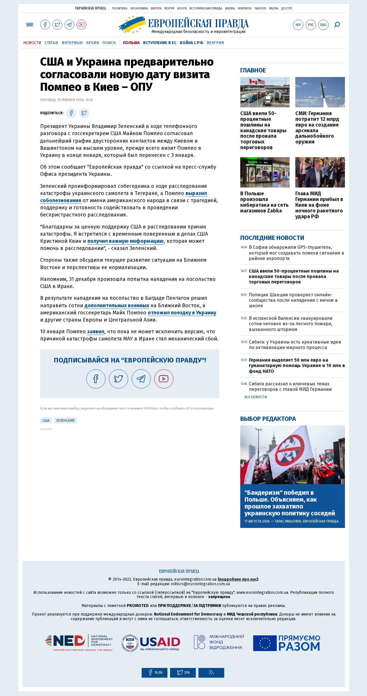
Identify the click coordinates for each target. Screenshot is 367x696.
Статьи (51, 42)
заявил (95, 331)
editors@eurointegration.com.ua (200, 583)
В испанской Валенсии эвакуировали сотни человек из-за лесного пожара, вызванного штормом (290, 324)
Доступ (286, 8)
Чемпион (244, 8)
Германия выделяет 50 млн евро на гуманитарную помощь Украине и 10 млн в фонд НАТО (297, 365)
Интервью (72, 42)
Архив (92, 42)
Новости (32, 42)
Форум (169, 8)
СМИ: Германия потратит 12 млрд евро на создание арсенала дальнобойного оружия (317, 128)
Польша (131, 42)
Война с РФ (191, 42)
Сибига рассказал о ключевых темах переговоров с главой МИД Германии (290, 386)
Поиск (109, 42)
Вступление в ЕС (159, 42)
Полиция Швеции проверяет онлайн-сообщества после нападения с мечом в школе (293, 300)
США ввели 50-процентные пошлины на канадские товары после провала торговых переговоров (263, 131)
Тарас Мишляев (288, 521)
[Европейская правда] (183, 24)
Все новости (256, 397)
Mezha (273, 8)
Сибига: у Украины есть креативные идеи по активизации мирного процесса (295, 344)
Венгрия (215, 42)
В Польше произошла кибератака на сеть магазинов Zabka (264, 202)
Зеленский (65, 421)
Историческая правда (206, 8)
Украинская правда (90, 8)
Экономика (139, 8)
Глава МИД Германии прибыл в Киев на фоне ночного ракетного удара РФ (319, 205)
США (46, 421)
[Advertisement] (129, 471)
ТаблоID (260, 8)
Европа (156, 8)
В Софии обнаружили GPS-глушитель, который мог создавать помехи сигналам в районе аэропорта (296, 253)
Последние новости (272, 238)
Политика (119, 8)
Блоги (182, 8)
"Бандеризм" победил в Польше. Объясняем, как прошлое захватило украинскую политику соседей (290, 503)
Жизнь (230, 8)
